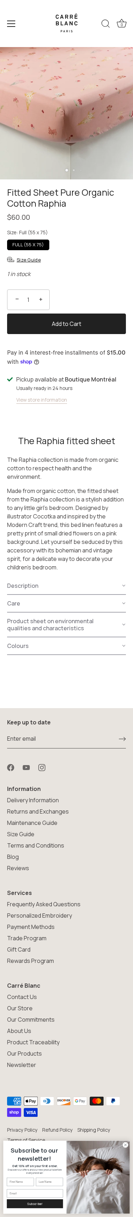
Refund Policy (57, 1130)
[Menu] (11, 23)
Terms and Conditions (35, 845)
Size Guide (20, 834)
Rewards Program (30, 961)
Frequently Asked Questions (44, 904)
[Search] (105, 25)
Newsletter (21, 1065)
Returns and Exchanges (38, 811)
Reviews (18, 868)
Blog (13, 857)
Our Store (20, 1008)
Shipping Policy (93, 1130)
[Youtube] (26, 767)
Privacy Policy (22, 1130)
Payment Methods (31, 927)
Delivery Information (33, 800)
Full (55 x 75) (28, 244)
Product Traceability (33, 1042)
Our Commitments (31, 1019)
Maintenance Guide (32, 823)
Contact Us (22, 997)
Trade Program (26, 938)
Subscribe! (34, 1204)
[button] (66, 586)
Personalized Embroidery (39, 915)
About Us (19, 1031)
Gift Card (19, 949)
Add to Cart (66, 324)
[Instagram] (41, 767)
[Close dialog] (125, 1145)
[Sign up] (122, 739)
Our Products (24, 1053)
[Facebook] (10, 767)
